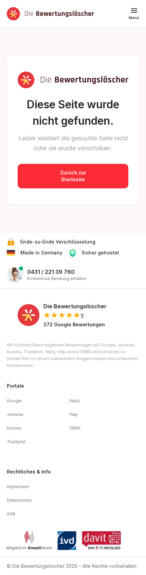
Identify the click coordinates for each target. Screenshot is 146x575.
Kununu (14, 428)
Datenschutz (19, 500)
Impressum (18, 486)
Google (14, 400)
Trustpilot (16, 441)
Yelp (73, 414)
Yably (74, 400)
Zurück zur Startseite (73, 176)
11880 (74, 428)
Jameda (15, 414)
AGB (11, 513)
